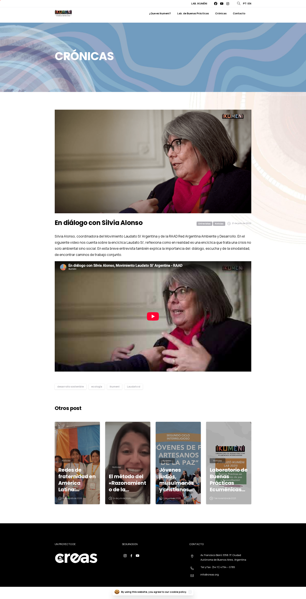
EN (249, 3)
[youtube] (222, 3)
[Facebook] (216, 3)
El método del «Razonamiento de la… (127, 483)
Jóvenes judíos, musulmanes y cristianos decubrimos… (176, 480)
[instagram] (228, 3)
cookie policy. (178, 592)
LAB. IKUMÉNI (199, 3)
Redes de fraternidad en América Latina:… (77, 480)
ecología (96, 386)
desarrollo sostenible (70, 386)
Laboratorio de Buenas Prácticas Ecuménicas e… (228, 480)
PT (244, 3)
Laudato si (133, 386)
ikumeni (115, 386)
